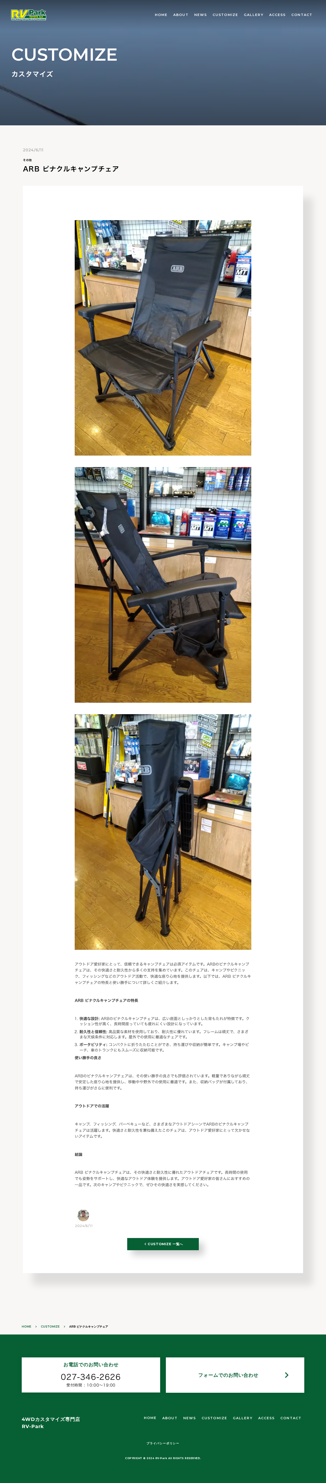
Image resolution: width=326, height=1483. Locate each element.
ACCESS (277, 15)
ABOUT (181, 15)
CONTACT (301, 15)
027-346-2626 (91, 1377)
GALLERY (253, 15)
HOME (161, 15)
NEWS (200, 15)
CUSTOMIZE (225, 15)
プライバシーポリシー (163, 1443)
